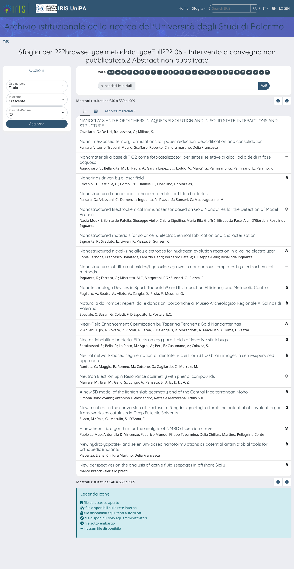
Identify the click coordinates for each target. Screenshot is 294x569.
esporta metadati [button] (119, 111)
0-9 (111, 72)
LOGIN (284, 8)
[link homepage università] (61, 8)
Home (184, 8)
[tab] (85, 111)
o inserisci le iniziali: (117, 85)
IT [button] (264, 8)
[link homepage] (16, 8)
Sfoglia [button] (197, 8)
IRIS (6, 41)
